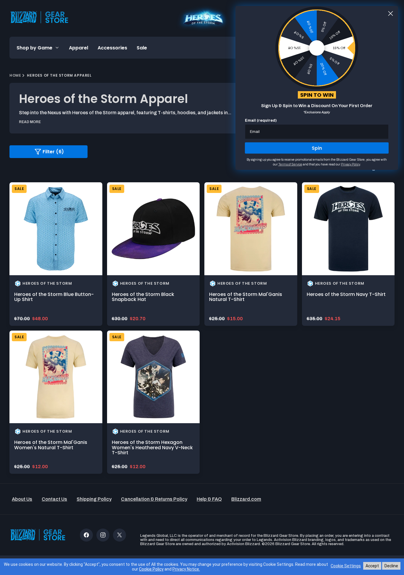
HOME (15, 75)
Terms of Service (290, 164)
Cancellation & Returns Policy (154, 499)
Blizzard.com (246, 499)
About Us (22, 499)
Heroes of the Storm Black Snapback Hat (143, 297)
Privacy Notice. (186, 569)
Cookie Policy (151, 569)
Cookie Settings (346, 565)
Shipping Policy (94, 499)
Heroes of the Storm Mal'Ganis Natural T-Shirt (245, 297)
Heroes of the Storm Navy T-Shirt (346, 294)
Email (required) (261, 120)
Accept (372, 565)
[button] (38, 48)
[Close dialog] (390, 13)
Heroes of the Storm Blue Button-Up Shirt (54, 297)
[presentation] (55, 228)
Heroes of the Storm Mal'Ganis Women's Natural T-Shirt (50, 445)
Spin (317, 148)
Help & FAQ (209, 499)
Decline (391, 565)
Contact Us (54, 499)
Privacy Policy (350, 164)
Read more (30, 122)
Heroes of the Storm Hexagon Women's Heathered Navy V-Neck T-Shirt (152, 447)
